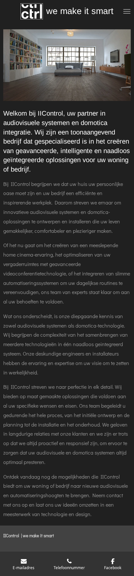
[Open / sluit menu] (127, 11)
